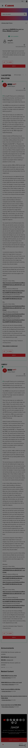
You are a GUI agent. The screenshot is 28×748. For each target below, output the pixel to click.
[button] (25, 2)
